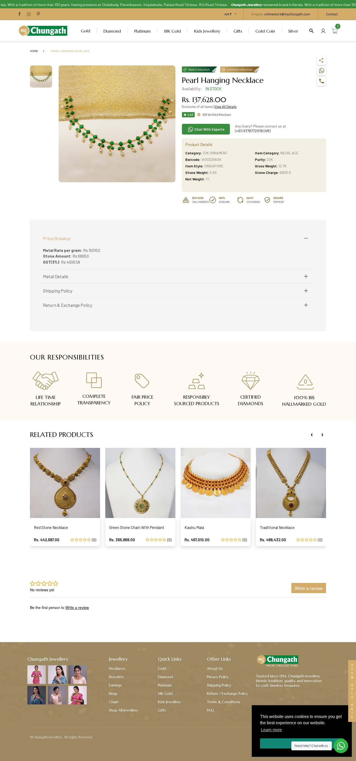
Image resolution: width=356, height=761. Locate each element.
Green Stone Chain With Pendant (136, 527)
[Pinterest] (38, 14)
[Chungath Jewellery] (44, 30)
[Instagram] (29, 14)
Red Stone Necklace (51, 527)
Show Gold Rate (352, 691)
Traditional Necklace (277, 527)
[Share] (321, 60)
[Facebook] (19, 14)
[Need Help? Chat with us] (341, 746)
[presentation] (312, 435)
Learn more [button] (271, 730)
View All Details (225, 107)
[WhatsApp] (321, 70)
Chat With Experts (209, 129)
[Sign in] (323, 30)
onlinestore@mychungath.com (287, 14)
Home (34, 51)
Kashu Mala (194, 527)
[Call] (321, 81)
